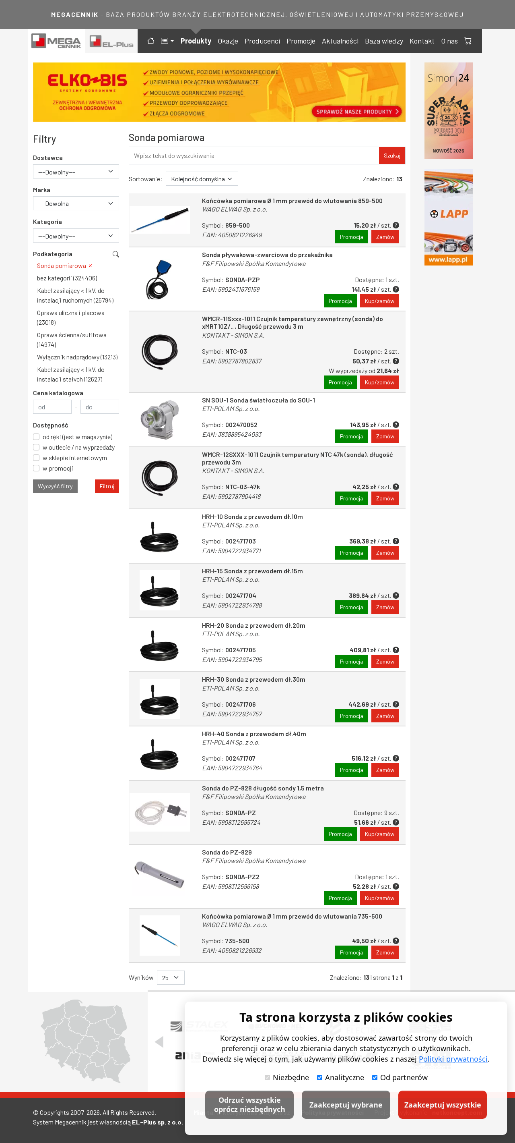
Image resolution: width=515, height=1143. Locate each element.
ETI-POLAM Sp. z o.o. (231, 408)
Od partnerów (404, 1077)
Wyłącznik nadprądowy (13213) (77, 357)
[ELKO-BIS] (219, 92)
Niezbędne (291, 1077)
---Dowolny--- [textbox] (56, 172)
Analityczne (344, 1077)
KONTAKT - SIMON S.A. (233, 335)
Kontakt (422, 40)
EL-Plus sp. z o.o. (157, 1122)
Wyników (141, 977)
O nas (449, 40)
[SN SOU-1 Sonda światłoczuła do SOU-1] (159, 419)
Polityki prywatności (453, 1059)
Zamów (385, 236)
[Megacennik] (56, 41)
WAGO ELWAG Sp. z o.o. (234, 209)
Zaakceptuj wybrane (346, 1105)
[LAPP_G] (448, 217)
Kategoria (47, 221)
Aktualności (340, 40)
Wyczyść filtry (55, 486)
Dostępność (50, 425)
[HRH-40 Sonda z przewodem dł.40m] (159, 753)
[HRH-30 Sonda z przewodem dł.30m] (159, 698)
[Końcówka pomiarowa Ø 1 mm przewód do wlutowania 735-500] (159, 935)
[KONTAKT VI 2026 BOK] (448, 110)
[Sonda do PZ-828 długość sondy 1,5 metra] (159, 812)
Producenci (262, 40)
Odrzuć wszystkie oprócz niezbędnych (249, 1104)
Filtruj (107, 486)
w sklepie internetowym (75, 457)
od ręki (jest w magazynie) (77, 436)
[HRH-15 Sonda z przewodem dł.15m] (159, 590)
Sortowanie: (146, 179)
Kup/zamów (379, 300)
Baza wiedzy (384, 40)
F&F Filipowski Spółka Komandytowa (253, 263)
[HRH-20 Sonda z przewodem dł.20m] (159, 644)
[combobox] (76, 171)
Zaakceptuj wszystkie (442, 1105)
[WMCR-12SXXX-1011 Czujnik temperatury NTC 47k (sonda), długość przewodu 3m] (159, 477)
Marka (41, 189)
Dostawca (48, 157)
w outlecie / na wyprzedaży (79, 447)
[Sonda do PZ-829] (159, 876)
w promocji (58, 468)
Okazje (228, 40)
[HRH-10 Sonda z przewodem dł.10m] (159, 536)
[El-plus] (111, 41)
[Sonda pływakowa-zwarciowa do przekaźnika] (159, 279)
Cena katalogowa (58, 392)
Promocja (351, 236)
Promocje (300, 40)
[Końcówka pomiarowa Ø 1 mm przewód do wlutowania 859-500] (159, 220)
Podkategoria (52, 253)
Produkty (196, 40)
